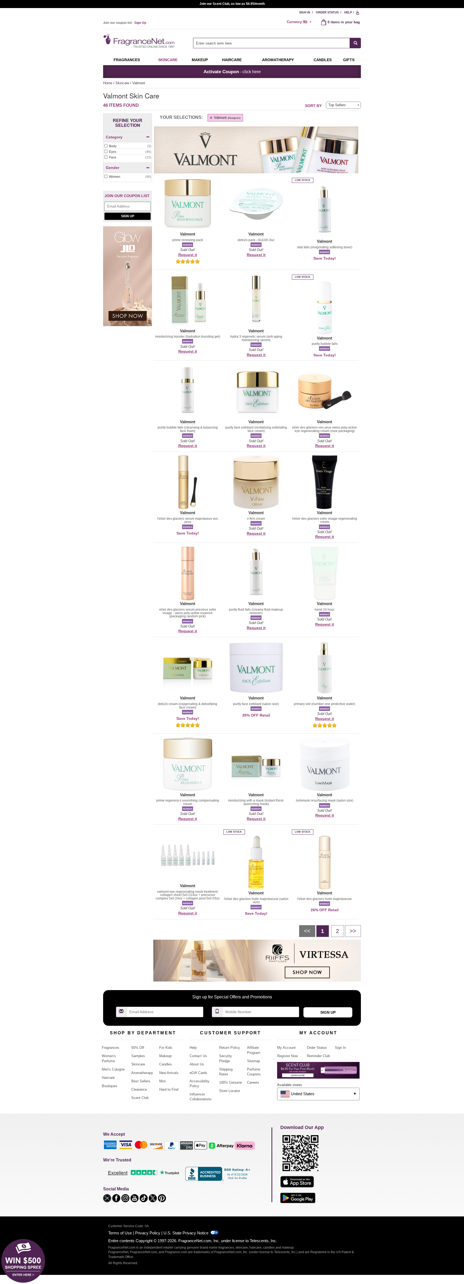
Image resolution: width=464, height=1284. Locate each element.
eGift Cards (198, 1073)
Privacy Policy (147, 1233)
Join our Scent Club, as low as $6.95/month (232, 4)
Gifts (348, 60)
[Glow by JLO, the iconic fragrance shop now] (127, 279)
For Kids (165, 1048)
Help (348, 12)
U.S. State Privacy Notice (186, 1233)
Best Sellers (140, 1081)
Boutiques (109, 1086)
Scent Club (139, 1098)
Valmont (226, 118)
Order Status (327, 12)
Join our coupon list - (124, 23)
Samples (138, 1056)
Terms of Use (120, 1233)
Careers (253, 1082)
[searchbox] (271, 43)
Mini (162, 1081)
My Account (286, 1048)
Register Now (287, 1056)
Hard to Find (168, 1089)
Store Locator (229, 1091)
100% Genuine (230, 1082)
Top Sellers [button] (337, 105)
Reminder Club (318, 1056)
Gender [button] (112, 167)
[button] (187, 207)
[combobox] (277, 43)
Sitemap (253, 1061)
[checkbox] (127, 146)
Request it (187, 255)
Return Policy (229, 1048)
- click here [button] (232, 71)
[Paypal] (172, 1145)
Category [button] (114, 137)
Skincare (167, 60)
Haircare (232, 60)
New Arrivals (169, 1073)
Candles (165, 1064)
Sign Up (127, 216)
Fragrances (127, 60)
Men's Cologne (113, 1069)
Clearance (139, 1089)
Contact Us (198, 1056)
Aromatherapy (142, 1073)
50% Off (137, 1048)
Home (107, 83)
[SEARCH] (355, 43)
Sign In (304, 12)
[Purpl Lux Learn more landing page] (318, 1072)
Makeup (200, 60)
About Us (197, 1064)
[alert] (300, 22)
